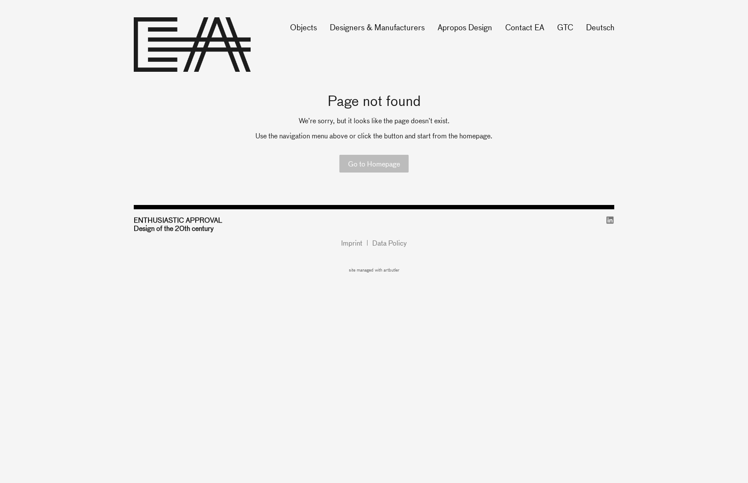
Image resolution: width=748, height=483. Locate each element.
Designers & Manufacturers (377, 27)
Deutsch (600, 27)
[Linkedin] (610, 220)
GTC (565, 27)
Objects (303, 27)
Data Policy (389, 243)
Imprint (351, 243)
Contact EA (524, 27)
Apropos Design (465, 27)
